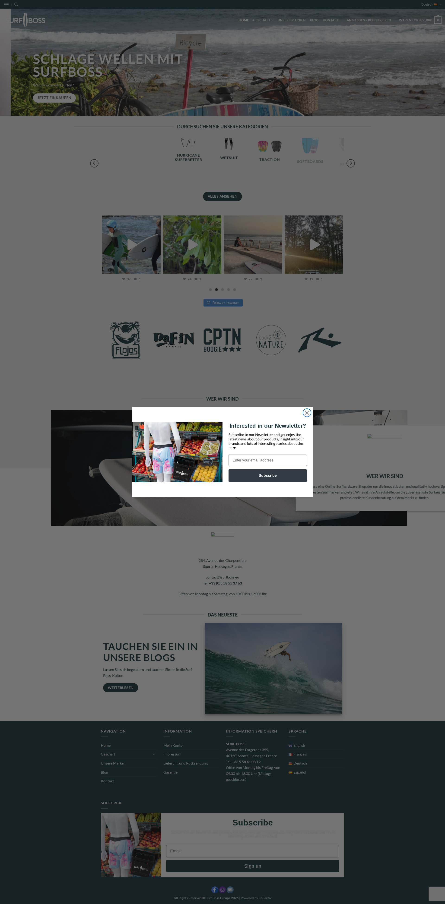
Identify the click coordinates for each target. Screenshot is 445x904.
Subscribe (268, 475)
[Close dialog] (307, 413)
